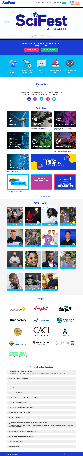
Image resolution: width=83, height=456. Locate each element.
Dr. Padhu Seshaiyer (50, 289)
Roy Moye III (50, 268)
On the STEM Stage (41, 203)
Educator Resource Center (55, 71)
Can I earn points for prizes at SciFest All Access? (20, 412)
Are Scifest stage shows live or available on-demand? (21, 436)
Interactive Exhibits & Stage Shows (27, 71)
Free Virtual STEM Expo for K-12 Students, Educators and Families (41, 43)
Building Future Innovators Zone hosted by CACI (39, 128)
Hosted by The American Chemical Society (14, 171)
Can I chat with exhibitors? (15, 417)
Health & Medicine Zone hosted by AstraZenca (62, 128)
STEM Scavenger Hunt (41, 71)
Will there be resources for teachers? (17, 402)
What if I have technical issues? (16, 441)
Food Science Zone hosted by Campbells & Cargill (63, 129)
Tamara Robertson (32, 289)
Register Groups (31, 49)
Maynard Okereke (15, 289)
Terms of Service (14, 454)
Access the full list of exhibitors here (41, 196)
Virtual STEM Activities (13, 71)
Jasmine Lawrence (32, 268)
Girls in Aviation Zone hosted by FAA (60, 149)
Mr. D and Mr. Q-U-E (68, 224)
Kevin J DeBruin (15, 246)
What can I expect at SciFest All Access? (18, 392)
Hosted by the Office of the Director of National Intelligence (17, 149)
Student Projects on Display (70, 71)
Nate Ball (15, 224)
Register (59, 2)
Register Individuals (49, 49)
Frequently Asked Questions (41, 367)
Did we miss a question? (14, 446)
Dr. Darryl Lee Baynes (33, 224)
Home (35, 2)
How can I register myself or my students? (18, 378)
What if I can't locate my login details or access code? (21, 407)
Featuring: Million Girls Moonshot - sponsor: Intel (15, 191)
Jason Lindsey (15, 268)
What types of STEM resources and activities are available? (22, 397)
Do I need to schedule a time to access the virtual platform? (22, 431)
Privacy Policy (9, 454)
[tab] (41, 371)
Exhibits (39, 2)
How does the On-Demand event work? (17, 383)
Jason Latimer (68, 246)
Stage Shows (45, 2)
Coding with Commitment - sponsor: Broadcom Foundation (17, 192)
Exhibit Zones (41, 108)
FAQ (55, 2)
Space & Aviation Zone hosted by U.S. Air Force (62, 151)
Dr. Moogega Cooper (50, 224)
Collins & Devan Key (50, 246)
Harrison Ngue (68, 268)
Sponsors (51, 2)
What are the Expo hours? (14, 388)
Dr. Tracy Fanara (33, 246)
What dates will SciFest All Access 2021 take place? (21, 371)
